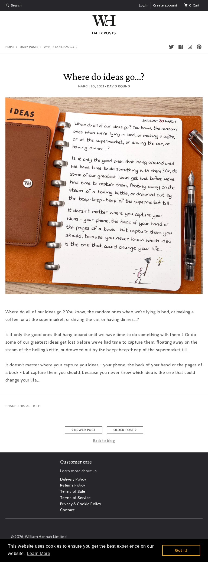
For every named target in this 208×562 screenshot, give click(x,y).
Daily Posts (29, 47)
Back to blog (104, 440)
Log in (143, 5)
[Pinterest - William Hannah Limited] (199, 46)
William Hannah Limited (46, 536)
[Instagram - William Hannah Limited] (189, 46)
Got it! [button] (181, 550)
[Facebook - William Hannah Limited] (180, 46)
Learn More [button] (38, 553)
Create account (165, 5)
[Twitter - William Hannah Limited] (171, 46)
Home (9, 47)
